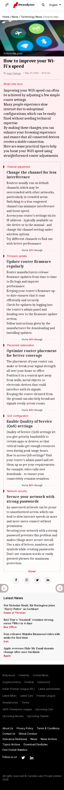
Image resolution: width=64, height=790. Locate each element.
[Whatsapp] (26, 580)
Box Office (10, 627)
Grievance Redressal (14, 739)
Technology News (31, 16)
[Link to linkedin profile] (31, 757)
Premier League (46, 695)
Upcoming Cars (44, 709)
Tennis (25, 702)
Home (5, 16)
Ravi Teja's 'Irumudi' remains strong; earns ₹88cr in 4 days (29, 621)
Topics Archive (11, 744)
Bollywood (8, 675)
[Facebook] (16, 580)
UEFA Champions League (17, 709)
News (15, 16)
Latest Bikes (9, 695)
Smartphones (10, 702)
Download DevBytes (36, 744)
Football (29, 682)
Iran (6, 641)
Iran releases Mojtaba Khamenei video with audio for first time (32, 635)
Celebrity (23, 675)
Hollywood (43, 682)
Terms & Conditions (48, 728)
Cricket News (40, 675)
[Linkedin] (48, 580)
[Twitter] (37, 580)
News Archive (49, 739)
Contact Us (8, 733)
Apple (7, 655)
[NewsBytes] (23, 5)
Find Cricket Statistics (14, 749)
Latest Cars (26, 695)
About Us (7, 728)
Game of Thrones (15, 612)
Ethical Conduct (28, 733)
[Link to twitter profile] (23, 757)
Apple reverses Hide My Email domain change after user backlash (29, 650)
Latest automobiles (49, 688)
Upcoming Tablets (38, 716)
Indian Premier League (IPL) (18, 688)
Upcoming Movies (13, 716)
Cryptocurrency (11, 682)
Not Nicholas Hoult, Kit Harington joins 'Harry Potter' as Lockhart (29, 607)
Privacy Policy (25, 728)
